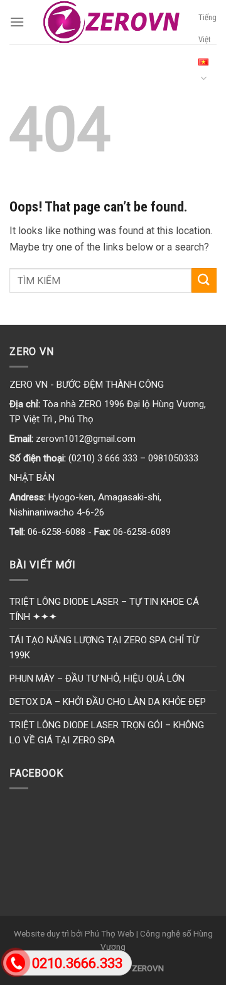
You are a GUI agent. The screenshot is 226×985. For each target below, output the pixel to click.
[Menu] (16, 21)
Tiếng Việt (207, 28)
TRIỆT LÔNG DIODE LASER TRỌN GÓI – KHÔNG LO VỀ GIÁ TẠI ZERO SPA (106, 732)
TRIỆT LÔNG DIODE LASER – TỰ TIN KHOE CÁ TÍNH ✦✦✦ (104, 609)
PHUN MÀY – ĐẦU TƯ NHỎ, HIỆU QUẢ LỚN (97, 678)
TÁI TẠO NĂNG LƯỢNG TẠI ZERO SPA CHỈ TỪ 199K (103, 647)
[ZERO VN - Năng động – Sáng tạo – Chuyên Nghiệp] (111, 22)
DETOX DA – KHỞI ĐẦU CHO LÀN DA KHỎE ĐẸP (107, 701)
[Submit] (204, 280)
